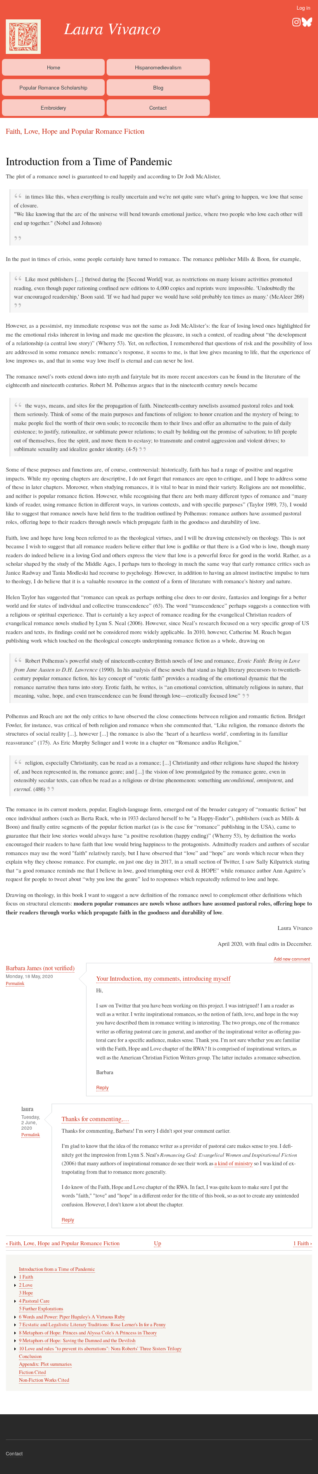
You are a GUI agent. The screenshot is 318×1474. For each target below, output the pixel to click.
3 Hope (26, 1292)
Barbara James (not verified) (40, 968)
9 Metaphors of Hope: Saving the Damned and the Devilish (77, 1340)
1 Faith (302, 1243)
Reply (102, 1087)
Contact (158, 107)
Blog (158, 87)
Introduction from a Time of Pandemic (57, 1269)
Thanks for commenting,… (95, 1119)
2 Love (26, 1285)
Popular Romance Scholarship (53, 87)
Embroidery (53, 107)
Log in (303, 7)
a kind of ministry (233, 1163)
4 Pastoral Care (34, 1301)
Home (53, 67)
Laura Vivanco (112, 27)
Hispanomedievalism (158, 67)
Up (157, 1243)
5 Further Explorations (41, 1308)
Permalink (15, 983)
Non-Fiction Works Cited (44, 1380)
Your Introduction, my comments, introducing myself (163, 978)
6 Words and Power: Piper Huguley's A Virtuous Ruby (72, 1316)
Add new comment (292, 959)
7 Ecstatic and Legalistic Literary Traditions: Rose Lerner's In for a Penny (92, 1324)
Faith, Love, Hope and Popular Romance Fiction (75, 131)
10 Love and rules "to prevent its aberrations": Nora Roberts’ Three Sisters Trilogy (100, 1348)
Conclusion (30, 1356)
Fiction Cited (32, 1372)
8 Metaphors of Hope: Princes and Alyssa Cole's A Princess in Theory (88, 1332)
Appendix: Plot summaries (45, 1364)
